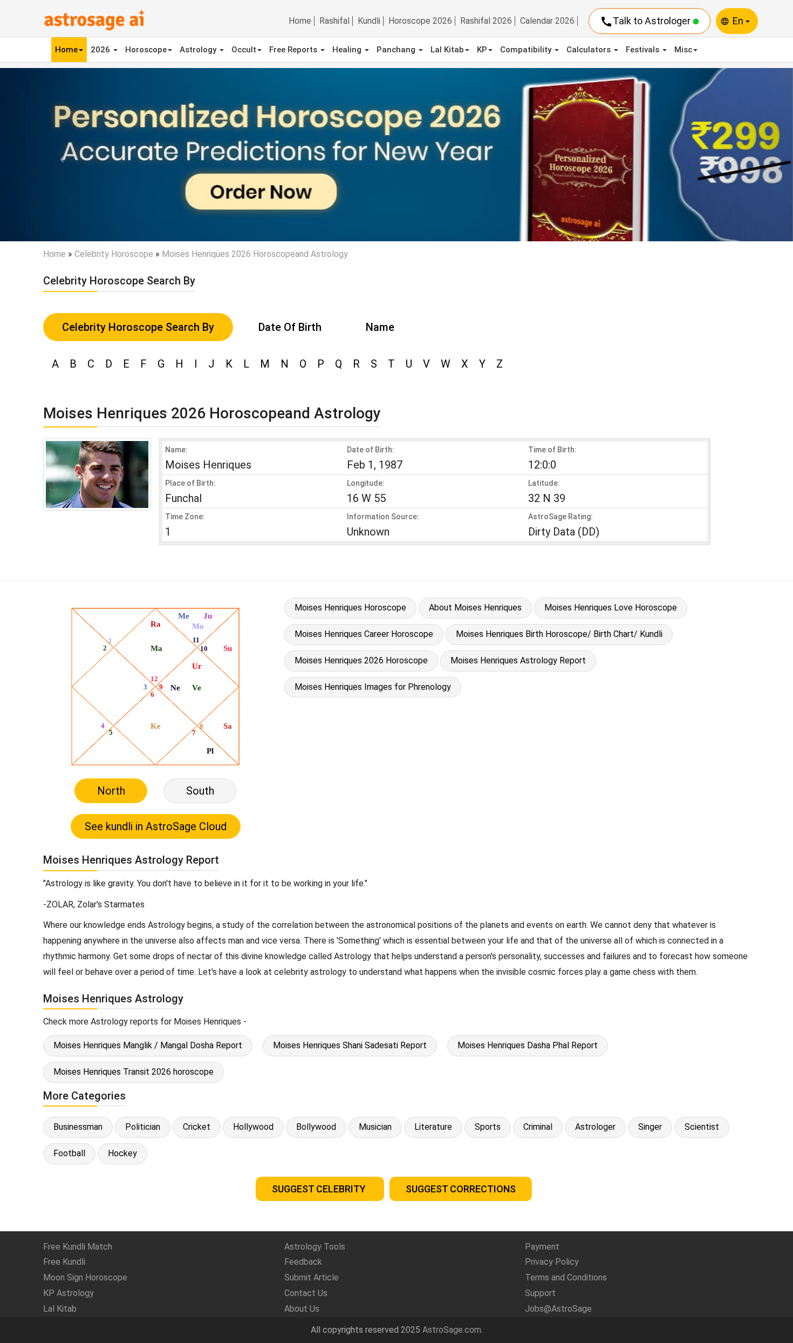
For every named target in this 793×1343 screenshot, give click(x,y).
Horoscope (146, 50)
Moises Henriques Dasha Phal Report (527, 1045)
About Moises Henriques (475, 607)
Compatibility (526, 50)
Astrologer (595, 1127)
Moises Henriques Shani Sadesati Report (350, 1045)
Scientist (702, 1127)
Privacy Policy (552, 1262)
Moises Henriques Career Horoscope (364, 634)
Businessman (77, 1127)
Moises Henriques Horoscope (350, 607)
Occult (243, 50)
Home (300, 21)
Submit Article (311, 1277)
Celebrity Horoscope (113, 254)
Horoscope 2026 (420, 21)
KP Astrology (68, 1293)
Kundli (369, 21)
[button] (59, 154)
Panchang (397, 50)
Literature (433, 1127)
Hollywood (253, 1127)
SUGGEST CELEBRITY (320, 1189)
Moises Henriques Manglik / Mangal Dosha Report (147, 1045)
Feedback (303, 1262)
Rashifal (334, 21)
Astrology (199, 50)
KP (482, 50)
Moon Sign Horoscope (85, 1277)
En (739, 20)
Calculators (589, 50)
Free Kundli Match (77, 1247)
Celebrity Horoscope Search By (138, 327)
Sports (488, 1127)
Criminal (537, 1127)
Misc (683, 50)
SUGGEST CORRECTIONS (461, 1189)
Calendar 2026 (547, 21)
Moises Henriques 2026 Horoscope (361, 660)
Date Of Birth (290, 327)
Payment (542, 1247)
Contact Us (305, 1293)
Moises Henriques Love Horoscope (610, 607)
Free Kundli (64, 1262)
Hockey (122, 1153)
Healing (348, 50)
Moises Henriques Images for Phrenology (373, 687)
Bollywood (316, 1127)
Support (540, 1293)
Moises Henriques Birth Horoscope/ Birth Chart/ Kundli (559, 634)
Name (380, 327)
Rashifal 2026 (486, 21)
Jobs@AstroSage (558, 1309)
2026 (101, 50)
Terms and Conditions (566, 1277)
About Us (301, 1309)
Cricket (196, 1127)
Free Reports (294, 50)
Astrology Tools (314, 1247)
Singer (650, 1127)
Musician (375, 1127)
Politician (142, 1127)
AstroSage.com (451, 1330)
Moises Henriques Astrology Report (518, 660)
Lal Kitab (447, 50)
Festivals (643, 50)
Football (69, 1153)
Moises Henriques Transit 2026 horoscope (133, 1072)
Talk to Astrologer (646, 21)
